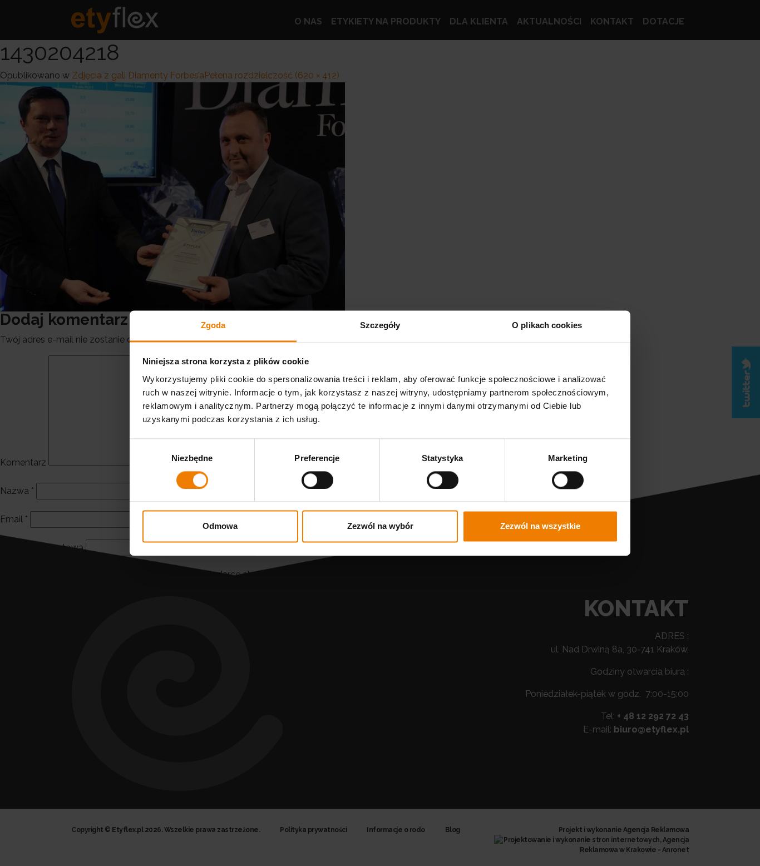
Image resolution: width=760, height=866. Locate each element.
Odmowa (220, 526)
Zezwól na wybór (380, 526)
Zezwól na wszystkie (540, 526)
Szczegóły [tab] (380, 325)
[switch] (317, 480)
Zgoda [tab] (213, 325)
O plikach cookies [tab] (547, 325)
